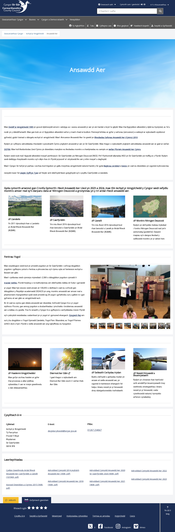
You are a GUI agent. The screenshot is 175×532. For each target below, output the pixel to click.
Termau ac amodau (101, 516)
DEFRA (7, 149)
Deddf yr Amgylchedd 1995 (20, 127)
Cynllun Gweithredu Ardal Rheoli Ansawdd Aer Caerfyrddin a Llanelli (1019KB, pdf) (22, 473)
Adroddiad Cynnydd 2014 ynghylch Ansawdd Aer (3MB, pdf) (63, 472)
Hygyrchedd (120, 516)
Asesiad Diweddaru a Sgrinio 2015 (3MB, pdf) (24, 486)
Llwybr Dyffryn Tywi (29, 172)
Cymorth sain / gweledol (130, 4)
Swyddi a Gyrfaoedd (163, 25)
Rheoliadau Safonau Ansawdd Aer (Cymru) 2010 (116, 137)
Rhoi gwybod (122, 25)
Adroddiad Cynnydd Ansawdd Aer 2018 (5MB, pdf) (65, 483)
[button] (94, 292)
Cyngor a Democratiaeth (53, 19)
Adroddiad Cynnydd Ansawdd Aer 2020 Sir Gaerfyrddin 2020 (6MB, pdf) (107, 472)
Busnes (32, 19)
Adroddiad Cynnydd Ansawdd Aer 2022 (149, 470)
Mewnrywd (57, 516)
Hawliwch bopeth (141, 25)
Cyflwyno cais (105, 25)
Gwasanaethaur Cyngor (13, 19)
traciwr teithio (10, 282)
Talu (92, 25)
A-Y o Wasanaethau (158, 5)
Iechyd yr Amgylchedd (35, 33)
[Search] (160, 11)
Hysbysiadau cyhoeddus (77, 516)
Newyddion (75, 19)
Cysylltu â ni (19, 516)
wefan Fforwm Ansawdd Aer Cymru (125, 149)
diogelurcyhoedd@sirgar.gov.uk (62, 430)
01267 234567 (95, 430)
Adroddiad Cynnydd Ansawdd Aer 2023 (149, 479)
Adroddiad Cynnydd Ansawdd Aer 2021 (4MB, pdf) (107, 483)
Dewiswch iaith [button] (106, 4)
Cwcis (132, 516)
